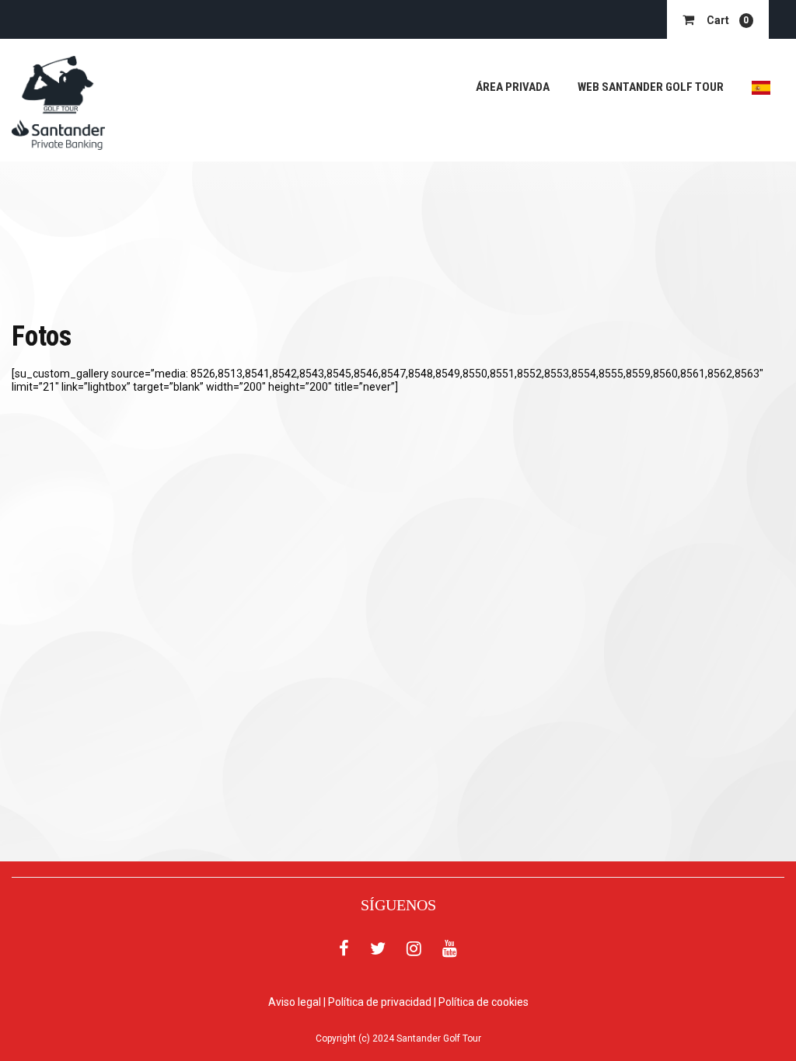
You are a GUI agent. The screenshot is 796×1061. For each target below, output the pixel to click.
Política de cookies (483, 1002)
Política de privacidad (379, 1002)
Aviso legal (294, 1002)
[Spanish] (761, 87)
